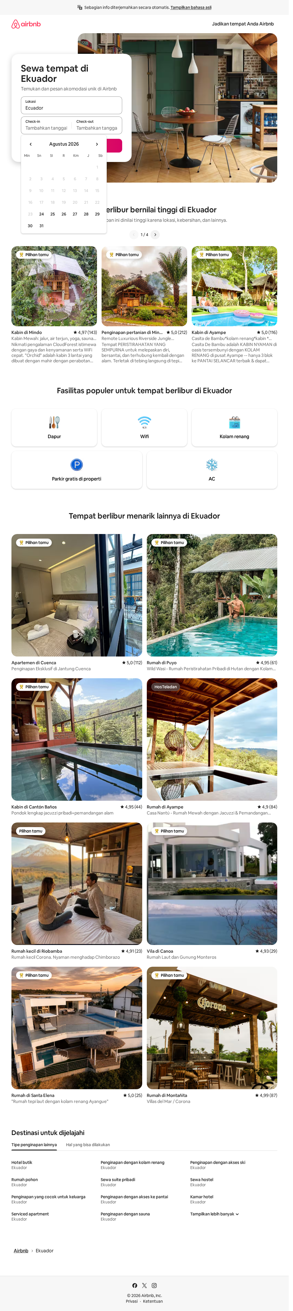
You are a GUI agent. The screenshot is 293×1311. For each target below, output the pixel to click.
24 (41, 214)
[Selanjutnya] (155, 234)
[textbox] (46, 127)
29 (97, 214)
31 (41, 225)
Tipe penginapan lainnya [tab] (34, 1144)
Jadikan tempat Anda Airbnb (243, 24)
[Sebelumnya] (133, 234)
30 (30, 225)
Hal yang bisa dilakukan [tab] (88, 1144)
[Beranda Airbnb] (26, 24)
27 (75, 214)
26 (64, 214)
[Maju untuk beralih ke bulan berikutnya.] (96, 144)
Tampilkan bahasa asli (191, 7)
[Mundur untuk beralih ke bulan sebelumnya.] (31, 144)
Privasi (132, 1301)
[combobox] (71, 107)
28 (86, 214)
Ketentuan (153, 1301)
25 (52, 214)
